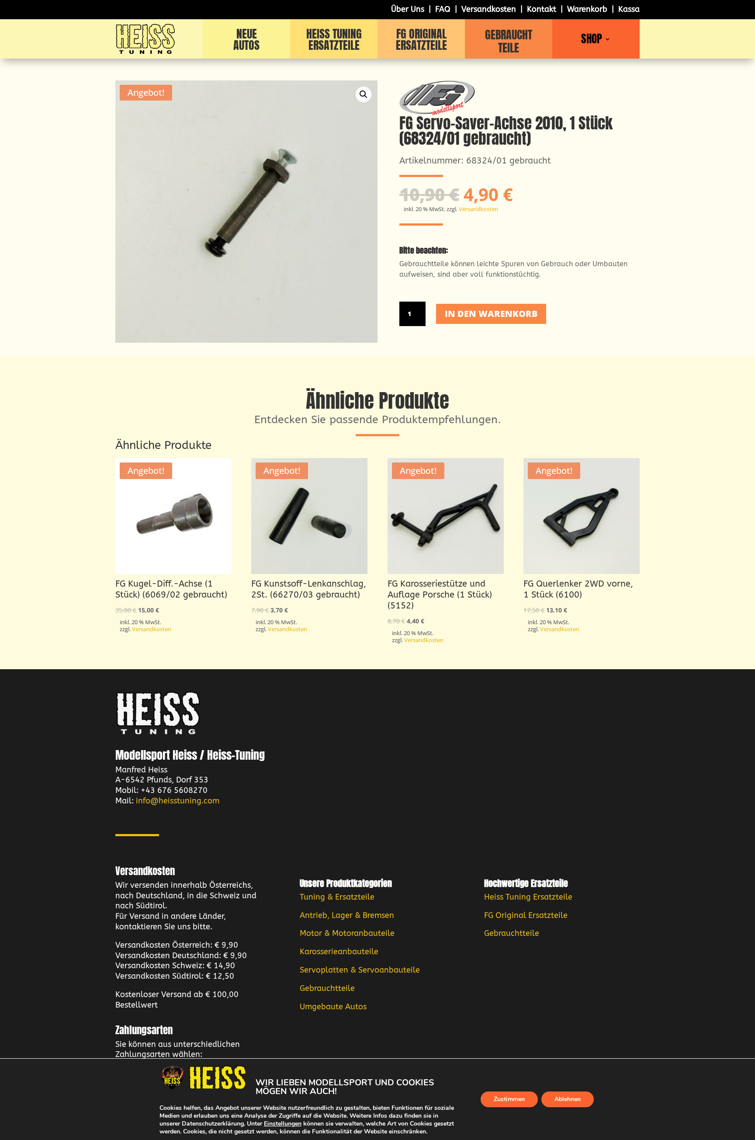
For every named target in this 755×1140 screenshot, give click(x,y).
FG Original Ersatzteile (526, 915)
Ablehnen (567, 1099)
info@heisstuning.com (177, 801)
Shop (591, 40)
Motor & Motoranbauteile (347, 933)
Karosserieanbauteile (339, 951)
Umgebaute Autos (333, 1006)
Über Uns (407, 9)
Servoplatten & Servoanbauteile (360, 970)
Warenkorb (587, 9)
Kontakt (541, 9)
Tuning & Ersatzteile (337, 897)
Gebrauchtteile (327, 988)
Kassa (629, 9)
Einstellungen (282, 1124)
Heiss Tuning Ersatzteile (528, 897)
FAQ (442, 9)
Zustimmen (509, 1099)
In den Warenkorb (491, 314)
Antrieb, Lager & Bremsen (347, 915)
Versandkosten (488, 9)
